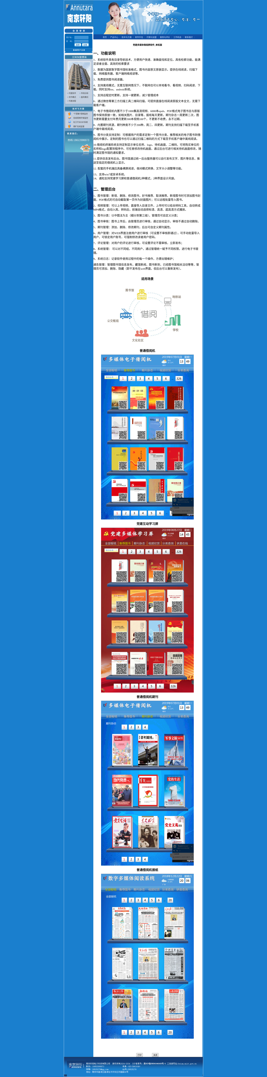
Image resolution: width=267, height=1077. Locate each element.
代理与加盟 (151, 37)
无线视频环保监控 (80, 118)
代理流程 (72, 101)
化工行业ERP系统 (80, 122)
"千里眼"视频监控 (80, 114)
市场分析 (84, 93)
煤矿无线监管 (78, 126)
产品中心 (114, 37)
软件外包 (139, 37)
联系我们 (189, 37)
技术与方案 (127, 37)
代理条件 (72, 93)
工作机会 (177, 37)
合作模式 (72, 97)
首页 (105, 37)
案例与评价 (165, 37)
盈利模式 (84, 97)
